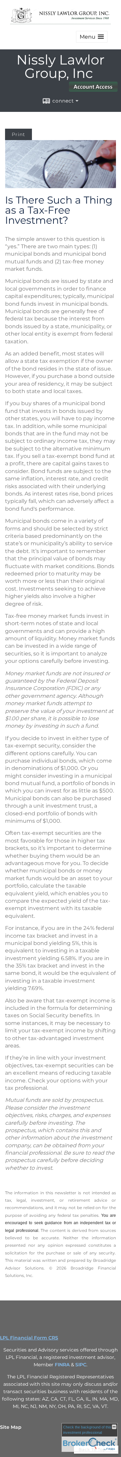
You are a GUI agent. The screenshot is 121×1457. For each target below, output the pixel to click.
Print (18, 134)
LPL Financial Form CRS (29, 1338)
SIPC (80, 1365)
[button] (92, 37)
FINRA (62, 1365)
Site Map (11, 1427)
